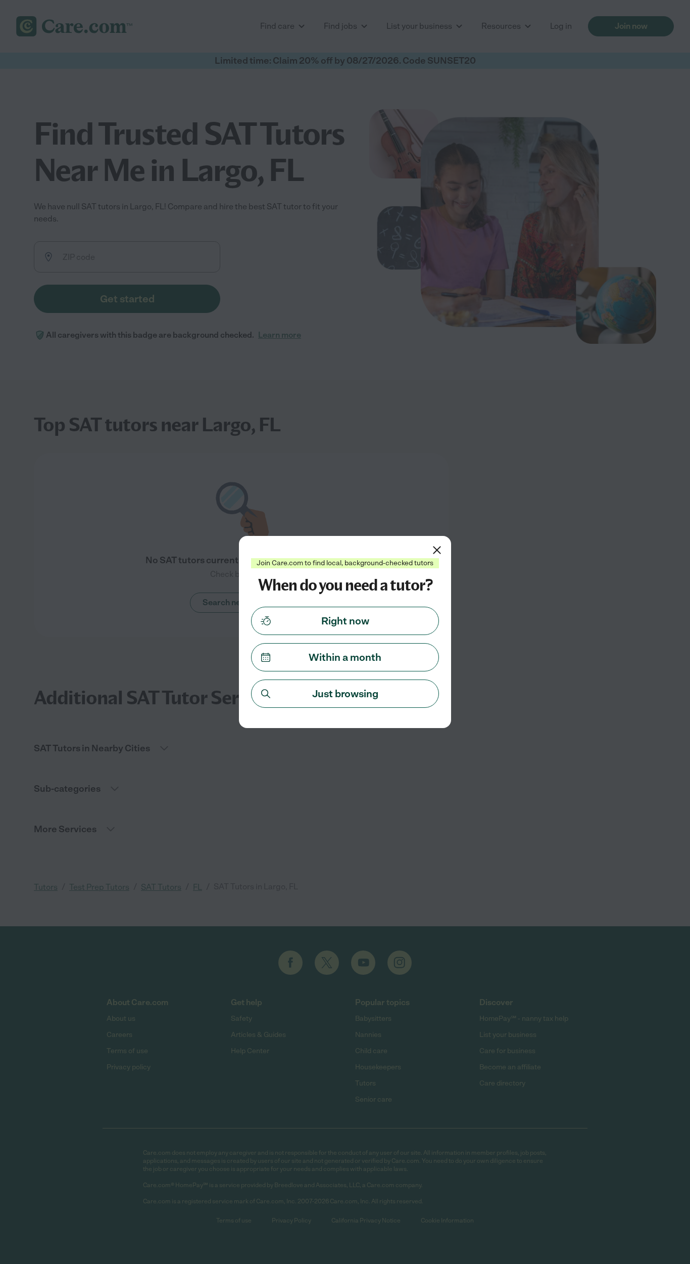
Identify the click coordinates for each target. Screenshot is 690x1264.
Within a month (345, 657)
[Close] (437, 550)
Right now (345, 621)
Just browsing (345, 694)
